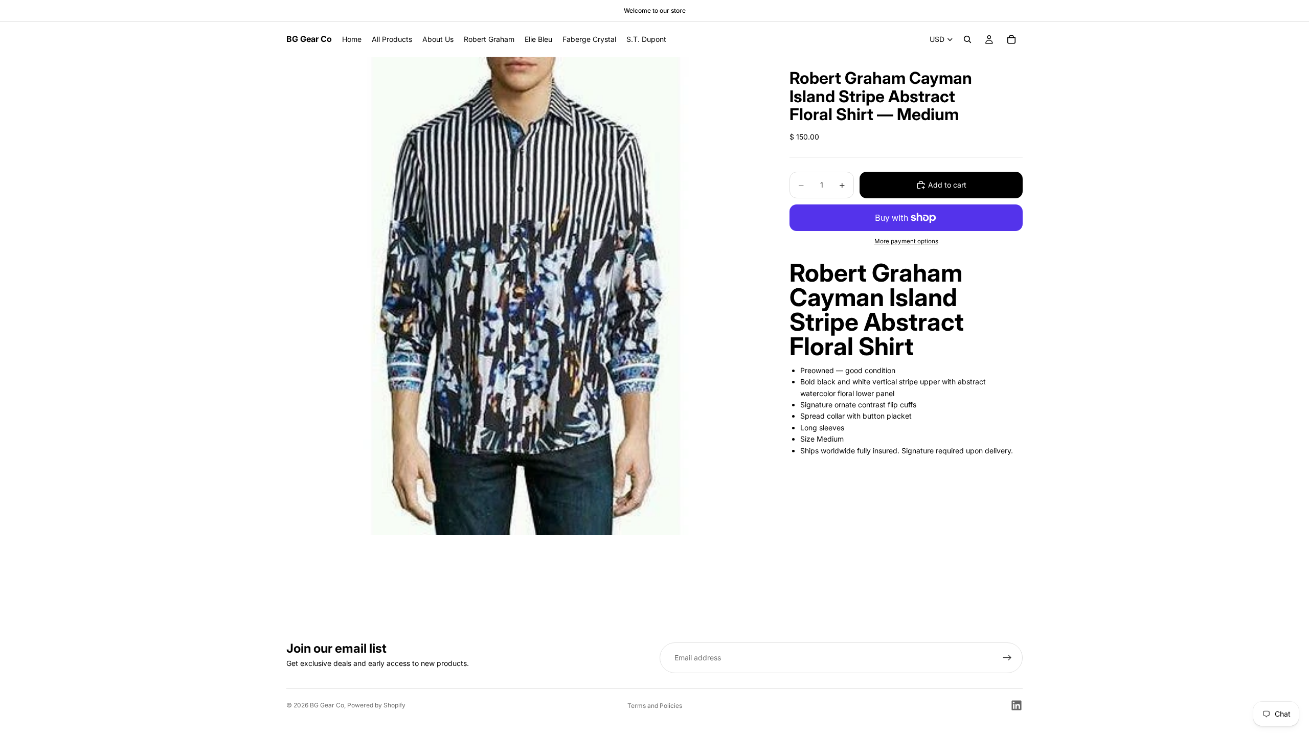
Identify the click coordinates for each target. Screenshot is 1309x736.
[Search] (967, 39)
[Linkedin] (1016, 705)
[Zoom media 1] (525, 296)
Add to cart (947, 184)
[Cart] (1011, 39)
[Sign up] (1007, 658)
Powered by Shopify (376, 705)
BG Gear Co (327, 705)
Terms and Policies (654, 705)
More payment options (906, 241)
